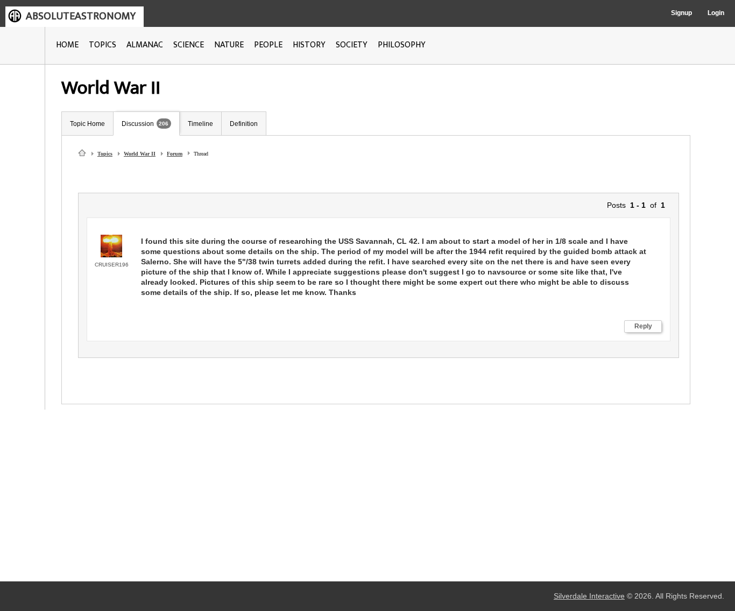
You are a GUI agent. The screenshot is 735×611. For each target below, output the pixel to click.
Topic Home (87, 124)
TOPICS (102, 45)
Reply (643, 326)
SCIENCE (188, 45)
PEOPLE (268, 45)
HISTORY (309, 45)
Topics (104, 154)
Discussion (138, 124)
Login (716, 13)
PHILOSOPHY (402, 45)
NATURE (229, 45)
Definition (244, 124)
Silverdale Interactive (589, 596)
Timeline (200, 124)
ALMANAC (144, 45)
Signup (681, 13)
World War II (140, 154)
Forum (174, 154)
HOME (67, 45)
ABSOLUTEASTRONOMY (81, 16)
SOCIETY (351, 45)
